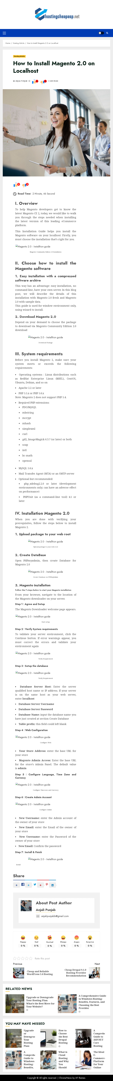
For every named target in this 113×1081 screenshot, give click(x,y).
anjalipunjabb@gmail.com (55, 916)
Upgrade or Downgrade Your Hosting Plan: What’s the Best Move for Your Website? (15, 1003)
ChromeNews (65, 1077)
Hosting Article (19, 56)
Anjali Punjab (21, 81)
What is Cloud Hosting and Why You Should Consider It (48, 1059)
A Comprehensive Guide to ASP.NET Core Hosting (83, 1038)
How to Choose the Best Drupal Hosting (48, 1038)
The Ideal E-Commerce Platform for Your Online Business (83, 1059)
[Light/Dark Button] (101, 33)
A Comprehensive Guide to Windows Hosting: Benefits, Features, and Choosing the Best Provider (67, 1003)
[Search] (107, 33)
